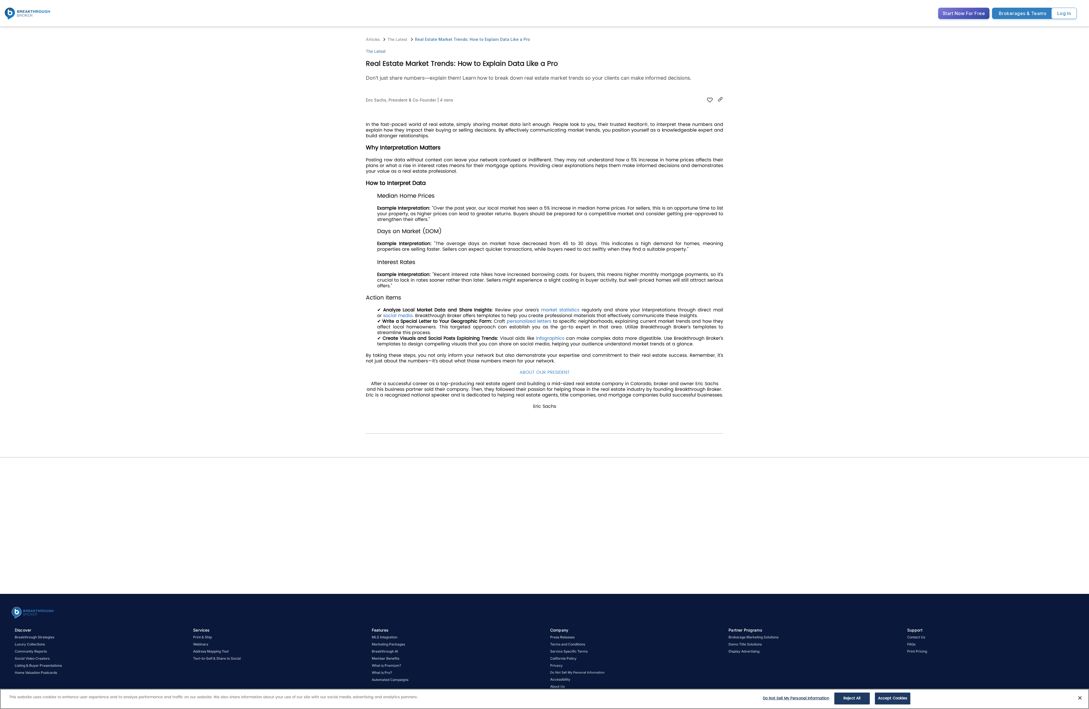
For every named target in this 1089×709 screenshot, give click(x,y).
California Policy (563, 658)
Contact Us (916, 637)
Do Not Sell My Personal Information (796, 698)
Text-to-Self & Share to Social (217, 658)
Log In (1064, 13)
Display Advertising (744, 651)
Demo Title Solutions (745, 644)
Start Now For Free (964, 13)
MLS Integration (384, 637)
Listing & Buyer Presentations (38, 665)
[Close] (1080, 698)
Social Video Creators (32, 658)
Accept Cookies (892, 698)
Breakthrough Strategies (34, 637)
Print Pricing (917, 651)
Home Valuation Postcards (36, 672)
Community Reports (31, 651)
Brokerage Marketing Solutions (753, 637)
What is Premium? (386, 665)
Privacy (556, 665)
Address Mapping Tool (211, 651)
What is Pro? (382, 672)
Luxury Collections (30, 644)
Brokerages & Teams (1022, 13)
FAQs (911, 644)
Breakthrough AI (385, 651)
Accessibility (560, 679)
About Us (557, 686)
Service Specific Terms (569, 651)
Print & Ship (202, 637)
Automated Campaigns (390, 680)
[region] (544, 699)
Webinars (200, 644)
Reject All (851, 698)
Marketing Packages (388, 644)
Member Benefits (385, 658)
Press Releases (562, 637)
